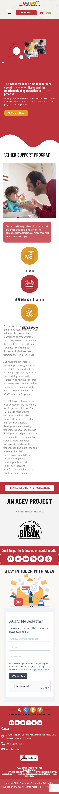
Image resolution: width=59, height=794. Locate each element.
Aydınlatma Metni (41, 669)
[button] (9, 12)
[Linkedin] (33, 558)
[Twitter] (18, 558)
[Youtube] (25, 558)
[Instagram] (40, 558)
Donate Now (17, 113)
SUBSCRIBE (18, 676)
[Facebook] (10, 558)
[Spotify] (48, 558)
